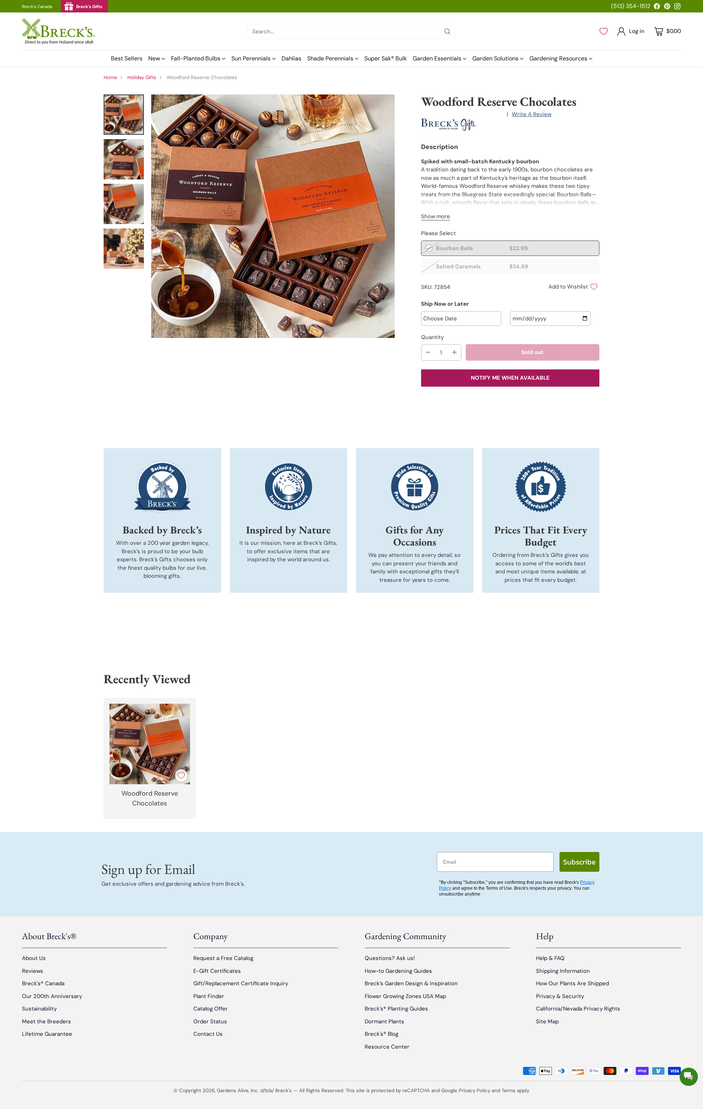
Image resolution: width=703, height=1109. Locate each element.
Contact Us (208, 1034)
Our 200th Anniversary (52, 996)
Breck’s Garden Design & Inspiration (411, 983)
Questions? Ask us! (390, 958)
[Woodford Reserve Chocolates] (273, 216)
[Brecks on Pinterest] (667, 7)
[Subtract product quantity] (428, 352)
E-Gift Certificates (217, 971)
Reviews (32, 971)
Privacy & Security (560, 996)
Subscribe (579, 861)
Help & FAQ (550, 958)
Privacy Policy (474, 1090)
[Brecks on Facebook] (657, 7)
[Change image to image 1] (124, 114)
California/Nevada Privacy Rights (578, 1008)
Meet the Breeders (46, 1021)
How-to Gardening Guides (398, 971)
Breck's (283, 1090)
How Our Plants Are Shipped (572, 983)
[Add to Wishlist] (181, 775)
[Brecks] (58, 31)
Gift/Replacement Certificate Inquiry (240, 983)
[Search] (447, 31)
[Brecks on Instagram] (677, 7)
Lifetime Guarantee (47, 1034)
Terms (509, 1090)
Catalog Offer (210, 1008)
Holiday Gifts (141, 77)
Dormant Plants (384, 1021)
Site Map (547, 1021)
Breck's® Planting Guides (396, 1008)
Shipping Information (563, 971)
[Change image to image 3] (124, 204)
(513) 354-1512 (630, 6)
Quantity (432, 337)
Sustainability (39, 1008)
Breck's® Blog (381, 1034)
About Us (34, 958)
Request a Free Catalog (223, 958)
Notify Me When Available (510, 378)
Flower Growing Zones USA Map (405, 996)
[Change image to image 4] (124, 248)
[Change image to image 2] (124, 159)
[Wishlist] (603, 31)
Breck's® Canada (43, 983)
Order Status (210, 1021)
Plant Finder (208, 996)
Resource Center (387, 1046)
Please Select (438, 233)
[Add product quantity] (454, 352)
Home (110, 77)
